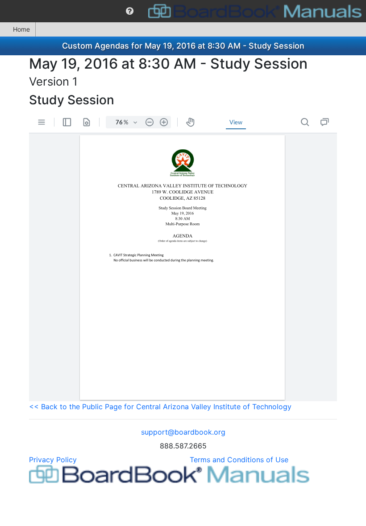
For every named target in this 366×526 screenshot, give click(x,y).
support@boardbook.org (183, 431)
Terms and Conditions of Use (239, 459)
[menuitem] (129, 11)
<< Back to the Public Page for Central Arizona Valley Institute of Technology (160, 406)
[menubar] (183, 11)
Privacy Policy (53, 459)
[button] (130, 11)
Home (21, 29)
